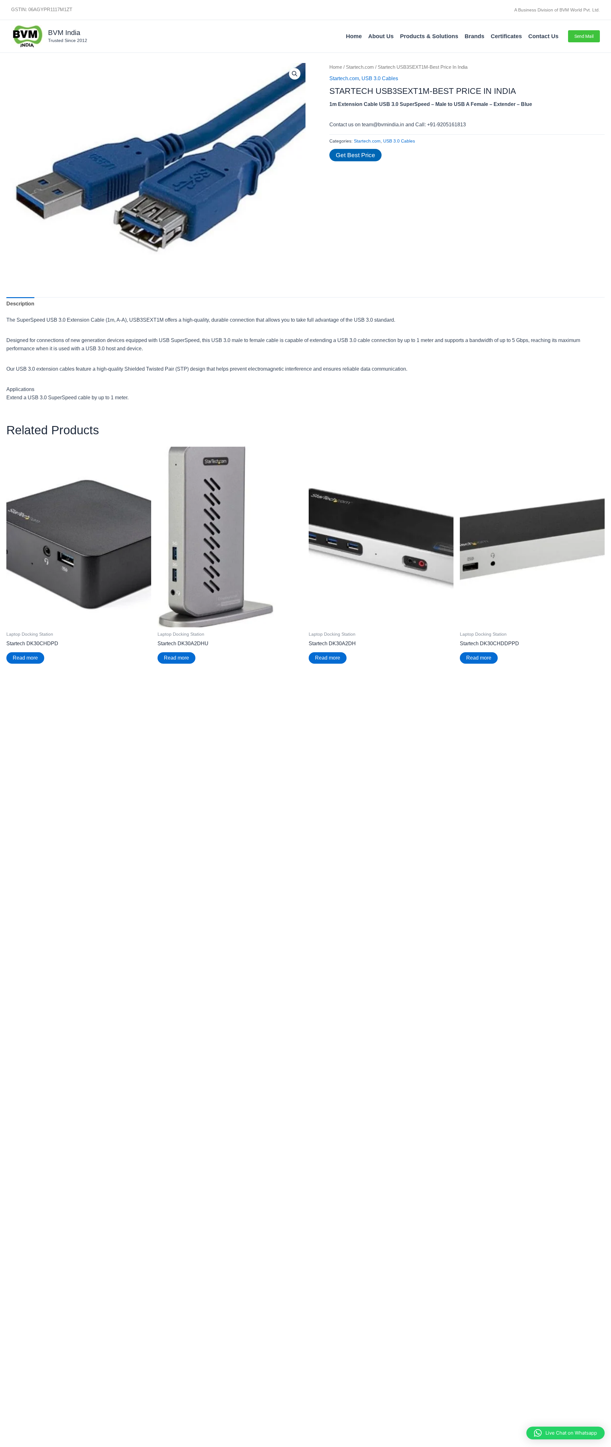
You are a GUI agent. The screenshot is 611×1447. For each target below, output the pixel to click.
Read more (25, 658)
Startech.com (360, 67)
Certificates (506, 36)
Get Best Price (355, 155)
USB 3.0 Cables (380, 78)
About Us (381, 36)
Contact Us (543, 36)
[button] (584, 36)
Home (354, 36)
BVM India (64, 33)
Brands (474, 36)
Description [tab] (20, 303)
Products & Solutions (429, 36)
